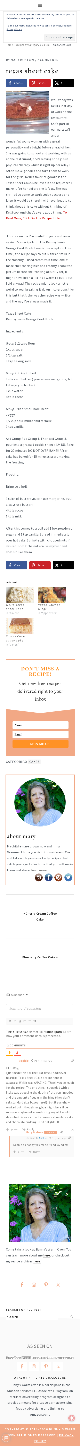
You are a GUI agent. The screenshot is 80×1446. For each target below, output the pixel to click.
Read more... (40, 870)
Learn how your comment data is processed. (39, 1034)
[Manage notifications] (71, 1418)
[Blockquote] (34, 1021)
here (46, 1255)
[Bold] (9, 1021)
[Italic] (14, 1021)
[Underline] (19, 1021)
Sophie (43, 1137)
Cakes (45, 44)
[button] (68, 97)
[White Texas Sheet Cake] (20, 595)
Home (9, 44)
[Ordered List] (24, 1021)
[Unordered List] (29, 1021)
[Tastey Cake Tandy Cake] (20, 626)
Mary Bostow (22, 60)
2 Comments (47, 60)
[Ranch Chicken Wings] (52, 595)
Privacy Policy (14, 29)
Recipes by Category (27, 44)
